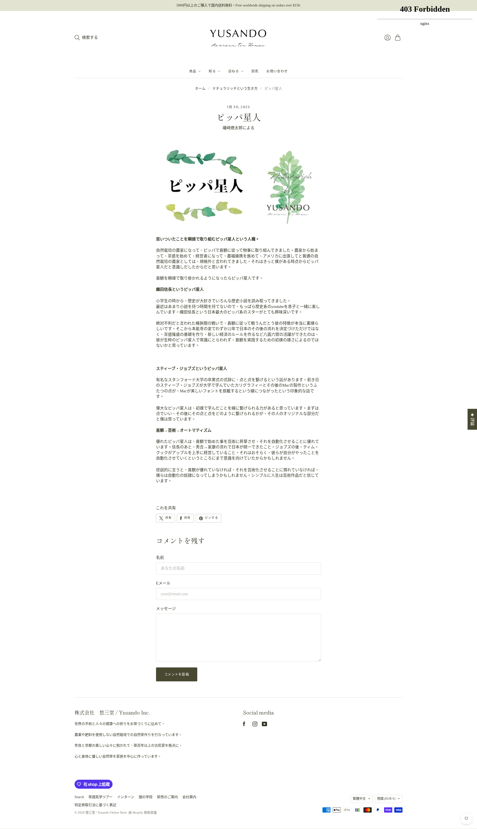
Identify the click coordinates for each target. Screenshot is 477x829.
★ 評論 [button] (472, 419)
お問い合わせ (277, 71)
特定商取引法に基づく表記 (95, 805)
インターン (125, 797)
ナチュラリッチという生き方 (235, 88)
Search (79, 797)
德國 (386, 798)
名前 (160, 557)
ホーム (200, 88)
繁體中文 (359, 798)
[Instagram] (254, 725)
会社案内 (189, 797)
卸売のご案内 (167, 797)
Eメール (163, 583)
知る (212, 71)
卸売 (255, 71)
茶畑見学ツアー (100, 797)
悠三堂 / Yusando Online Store (106, 812)
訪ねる (233, 71)
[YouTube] (264, 725)
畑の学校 (146, 797)
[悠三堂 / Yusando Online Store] (238, 38)
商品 (193, 71)
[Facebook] (244, 725)
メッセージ (166, 608)
